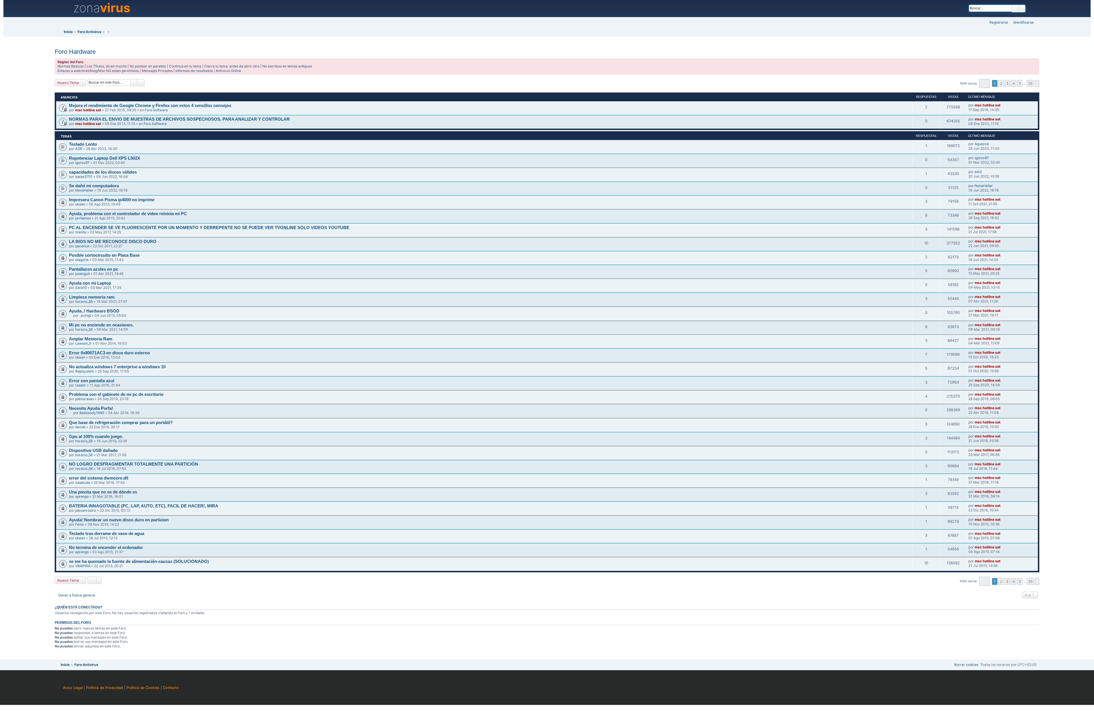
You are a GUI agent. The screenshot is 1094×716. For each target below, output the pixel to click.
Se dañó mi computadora (94, 186)
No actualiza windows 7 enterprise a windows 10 (117, 367)
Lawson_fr (83, 343)
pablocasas (84, 399)
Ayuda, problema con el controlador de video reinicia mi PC (128, 213)
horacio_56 (84, 301)
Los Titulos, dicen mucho (107, 66)
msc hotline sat (88, 110)
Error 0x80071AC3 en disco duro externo (109, 353)
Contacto (171, 688)
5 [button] (1020, 83)
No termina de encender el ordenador (106, 547)
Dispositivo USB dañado (93, 450)
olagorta (82, 260)
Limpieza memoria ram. (92, 297)
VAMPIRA (82, 566)
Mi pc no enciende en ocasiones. (101, 325)
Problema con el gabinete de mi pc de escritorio (116, 394)
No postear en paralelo (148, 66)
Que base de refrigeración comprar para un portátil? (121, 422)
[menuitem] (1022, 22)
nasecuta (82, 482)
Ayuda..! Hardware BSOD (94, 311)
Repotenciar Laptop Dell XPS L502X (104, 158)
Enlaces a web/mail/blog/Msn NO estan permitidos (98, 71)
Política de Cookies (143, 688)
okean (80, 204)
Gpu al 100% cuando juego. (96, 436)
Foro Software (156, 110)
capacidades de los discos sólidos (103, 172)
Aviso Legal (73, 688)
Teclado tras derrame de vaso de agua (106, 533)
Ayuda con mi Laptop (90, 283)
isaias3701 (84, 176)
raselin (80, 385)
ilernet (80, 427)
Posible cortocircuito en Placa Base (104, 255)
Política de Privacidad (104, 688)
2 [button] (1001, 83)
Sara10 (81, 287)
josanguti (82, 273)
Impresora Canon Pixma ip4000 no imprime (111, 199)
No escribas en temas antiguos (287, 66)
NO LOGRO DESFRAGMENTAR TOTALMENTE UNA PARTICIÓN (133, 464)
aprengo (82, 496)
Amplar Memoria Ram (90, 339)
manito (80, 232)
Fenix (79, 524)
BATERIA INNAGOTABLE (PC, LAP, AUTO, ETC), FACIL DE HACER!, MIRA (143, 506)
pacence (82, 246)
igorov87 (82, 163)
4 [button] (1014, 83)
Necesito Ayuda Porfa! (91, 408)
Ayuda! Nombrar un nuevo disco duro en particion (119, 520)
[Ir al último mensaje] (1003, 105)
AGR (78, 149)
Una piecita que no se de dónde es (103, 492)
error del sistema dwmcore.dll (98, 478)
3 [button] (1007, 83)
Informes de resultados (194, 71)
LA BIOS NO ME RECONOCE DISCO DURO (112, 241)
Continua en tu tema (185, 66)
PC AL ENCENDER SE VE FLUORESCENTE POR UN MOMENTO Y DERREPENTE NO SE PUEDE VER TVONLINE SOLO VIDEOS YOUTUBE (209, 227)
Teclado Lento (83, 144)
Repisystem (84, 371)
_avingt (85, 315)
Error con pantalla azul (91, 380)
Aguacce (982, 144)
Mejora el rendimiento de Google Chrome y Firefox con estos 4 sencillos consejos (150, 105)
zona (101, 8)
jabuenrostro (85, 510)
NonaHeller (84, 190)
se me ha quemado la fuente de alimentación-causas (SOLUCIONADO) (139, 561)
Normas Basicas (71, 66)
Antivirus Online (228, 71)
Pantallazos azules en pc (93, 269)
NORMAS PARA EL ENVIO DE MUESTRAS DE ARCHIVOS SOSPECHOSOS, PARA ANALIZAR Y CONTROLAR (179, 119)
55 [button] (1030, 83)
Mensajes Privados (157, 71)
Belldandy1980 (91, 413)
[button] (984, 83)
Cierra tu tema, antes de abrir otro (232, 66)
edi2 (978, 172)
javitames (83, 218)
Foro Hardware (75, 51)
